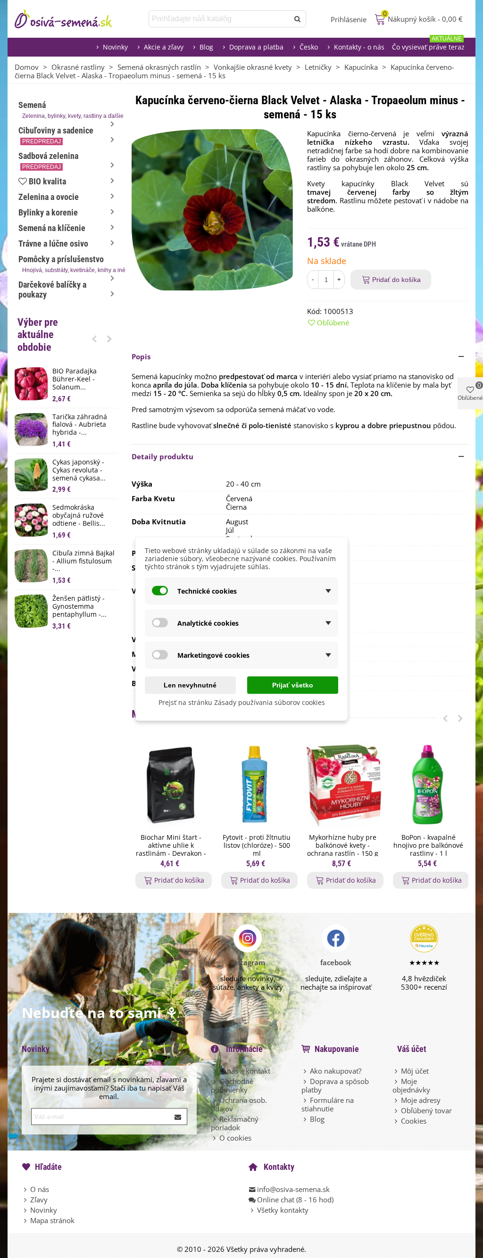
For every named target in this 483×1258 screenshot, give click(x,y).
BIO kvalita (47, 181)
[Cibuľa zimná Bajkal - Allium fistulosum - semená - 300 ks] (31, 565)
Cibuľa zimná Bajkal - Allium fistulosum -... (83, 561)
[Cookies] (396, 1121)
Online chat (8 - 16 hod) (295, 1199)
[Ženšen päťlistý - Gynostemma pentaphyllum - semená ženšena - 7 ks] (31, 611)
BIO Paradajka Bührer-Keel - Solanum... (74, 379)
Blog (206, 46)
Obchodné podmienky (232, 1085)
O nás (39, 1189)
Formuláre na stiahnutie (327, 1104)
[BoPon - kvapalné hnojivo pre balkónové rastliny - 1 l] (428, 784)
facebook (335, 962)
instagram (248, 962)
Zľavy (39, 1199)
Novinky (115, 46)
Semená (67, 109)
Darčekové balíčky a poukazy (52, 289)
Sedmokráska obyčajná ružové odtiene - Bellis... (78, 515)
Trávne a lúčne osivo (53, 243)
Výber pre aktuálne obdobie (37, 334)
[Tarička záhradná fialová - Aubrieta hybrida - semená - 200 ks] (31, 429)
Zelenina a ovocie (48, 197)
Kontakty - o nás (359, 46)
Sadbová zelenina (48, 160)
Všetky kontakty (282, 1210)
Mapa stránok (52, 1220)
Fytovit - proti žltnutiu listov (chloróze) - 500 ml (257, 845)
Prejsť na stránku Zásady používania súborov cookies (241, 702)
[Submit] (178, 1117)
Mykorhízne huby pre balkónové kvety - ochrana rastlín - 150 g (342, 845)
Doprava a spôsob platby (335, 1085)
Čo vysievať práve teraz (428, 44)
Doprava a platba (256, 46)
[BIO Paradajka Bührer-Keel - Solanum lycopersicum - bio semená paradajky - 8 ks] (31, 383)
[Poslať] (298, 19)
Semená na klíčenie (51, 228)
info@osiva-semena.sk (293, 1189)
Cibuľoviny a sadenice (55, 135)
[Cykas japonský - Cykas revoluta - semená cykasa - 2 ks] (31, 474)
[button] (94, 338)
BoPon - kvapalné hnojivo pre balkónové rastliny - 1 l (428, 845)
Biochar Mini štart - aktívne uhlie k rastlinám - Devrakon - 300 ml (171, 849)
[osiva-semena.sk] (71, 18)
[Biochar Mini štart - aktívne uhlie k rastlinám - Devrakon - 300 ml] (171, 784)
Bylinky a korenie (48, 212)
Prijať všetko (292, 685)
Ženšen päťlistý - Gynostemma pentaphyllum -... (79, 606)
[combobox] (219, 19)
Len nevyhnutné (190, 685)
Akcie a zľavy (163, 46)
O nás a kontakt (244, 1071)
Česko (309, 46)
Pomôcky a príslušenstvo (67, 263)
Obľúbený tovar (426, 1110)
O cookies (235, 1137)
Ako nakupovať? (335, 1071)
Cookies (413, 1121)
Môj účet (415, 1071)
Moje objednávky (411, 1085)
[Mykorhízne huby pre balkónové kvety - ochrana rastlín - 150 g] (342, 784)
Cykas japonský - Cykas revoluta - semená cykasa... (79, 470)
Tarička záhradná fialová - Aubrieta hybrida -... (79, 425)
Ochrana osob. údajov (239, 1104)
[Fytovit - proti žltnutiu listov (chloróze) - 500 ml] (256, 784)
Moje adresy (421, 1100)
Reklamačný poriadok (234, 1123)
